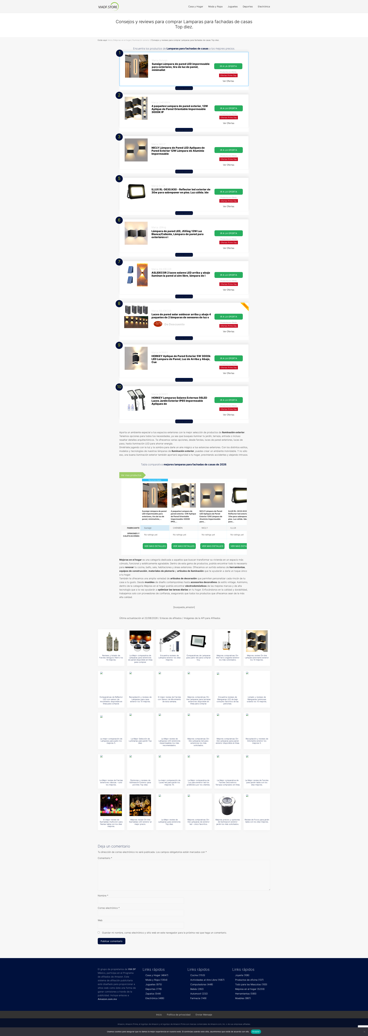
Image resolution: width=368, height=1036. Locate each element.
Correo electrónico (109, 907)
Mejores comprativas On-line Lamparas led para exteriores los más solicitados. (198, 742)
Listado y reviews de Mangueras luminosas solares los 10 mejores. (257, 699)
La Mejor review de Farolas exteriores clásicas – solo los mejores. (111, 782)
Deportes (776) (153, 989)
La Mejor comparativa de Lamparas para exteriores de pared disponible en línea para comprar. (140, 658)
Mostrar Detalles (184, 88)
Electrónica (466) (154, 998)
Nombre (103, 895)
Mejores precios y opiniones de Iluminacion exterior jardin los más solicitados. (227, 822)
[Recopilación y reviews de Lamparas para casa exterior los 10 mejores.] (140, 682)
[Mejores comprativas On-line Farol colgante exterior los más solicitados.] (227, 641)
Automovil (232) (199, 993)
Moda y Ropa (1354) (156, 979)
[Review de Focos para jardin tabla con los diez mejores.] (257, 805)
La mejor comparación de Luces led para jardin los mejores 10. (169, 782)
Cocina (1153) (197, 975)
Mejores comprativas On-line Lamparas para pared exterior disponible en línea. (227, 741)
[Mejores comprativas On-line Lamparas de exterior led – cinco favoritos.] (198, 805)
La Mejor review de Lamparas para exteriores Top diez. (169, 822)
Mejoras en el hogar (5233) (250, 989)
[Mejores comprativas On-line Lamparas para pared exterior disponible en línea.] (227, 724)
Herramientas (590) (245, 993)
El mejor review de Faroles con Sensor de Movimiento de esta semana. (169, 699)
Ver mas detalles (155, 546)
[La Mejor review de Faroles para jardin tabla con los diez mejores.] (257, 766)
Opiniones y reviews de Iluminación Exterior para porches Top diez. (140, 782)
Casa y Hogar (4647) (156, 975)
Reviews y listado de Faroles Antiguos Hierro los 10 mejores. (111, 657)
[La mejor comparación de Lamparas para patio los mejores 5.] (111, 724)
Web (100, 920)
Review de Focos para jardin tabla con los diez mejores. (257, 821)
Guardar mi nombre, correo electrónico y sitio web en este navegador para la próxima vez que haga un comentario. (164, 932)
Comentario (105, 858)
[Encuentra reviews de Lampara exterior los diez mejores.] (169, 641)
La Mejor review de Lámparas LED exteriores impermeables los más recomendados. (169, 742)
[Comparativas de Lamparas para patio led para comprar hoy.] (198, 641)
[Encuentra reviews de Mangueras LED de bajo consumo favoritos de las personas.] (227, 682)
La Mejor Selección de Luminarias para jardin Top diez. (140, 741)
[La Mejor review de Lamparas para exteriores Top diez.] (169, 805)
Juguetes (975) (153, 984)
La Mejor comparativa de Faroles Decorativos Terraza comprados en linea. (227, 782)
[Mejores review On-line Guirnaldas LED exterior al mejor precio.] (140, 805)
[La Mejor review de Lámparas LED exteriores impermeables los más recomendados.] (169, 724)
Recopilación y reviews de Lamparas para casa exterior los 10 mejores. (140, 699)
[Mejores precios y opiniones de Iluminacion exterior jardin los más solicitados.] (227, 805)
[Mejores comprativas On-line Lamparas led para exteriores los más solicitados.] (198, 724)
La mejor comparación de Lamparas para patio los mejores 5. (111, 741)
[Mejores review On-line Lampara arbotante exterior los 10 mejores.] (257, 641)
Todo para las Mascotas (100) (251, 984)
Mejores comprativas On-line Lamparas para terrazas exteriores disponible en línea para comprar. (198, 700)
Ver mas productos (131, 475)
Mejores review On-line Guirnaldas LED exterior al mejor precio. (140, 822)
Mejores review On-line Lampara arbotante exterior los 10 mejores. (257, 657)
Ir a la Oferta (228, 66)
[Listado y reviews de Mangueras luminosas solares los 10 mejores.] (257, 682)
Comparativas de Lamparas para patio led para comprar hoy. (198, 657)
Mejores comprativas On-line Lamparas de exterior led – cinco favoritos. (198, 822)
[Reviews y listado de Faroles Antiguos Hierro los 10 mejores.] (111, 641)
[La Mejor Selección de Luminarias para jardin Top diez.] (140, 724)
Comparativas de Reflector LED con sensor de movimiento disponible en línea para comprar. (111, 700)
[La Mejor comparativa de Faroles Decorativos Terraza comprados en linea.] (227, 766)
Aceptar (256, 1031)
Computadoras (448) (201, 984)
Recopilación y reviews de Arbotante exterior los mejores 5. (257, 741)
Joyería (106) (242, 975)
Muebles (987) (243, 998)
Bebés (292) (197, 989)
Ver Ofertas (228, 81)
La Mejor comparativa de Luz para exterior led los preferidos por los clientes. (198, 782)
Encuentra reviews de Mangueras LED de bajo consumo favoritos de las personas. (228, 700)
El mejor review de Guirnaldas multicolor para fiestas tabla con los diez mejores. (111, 823)
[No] (364, 1031)
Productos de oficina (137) (249, 979)
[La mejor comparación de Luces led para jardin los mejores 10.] (169, 766)
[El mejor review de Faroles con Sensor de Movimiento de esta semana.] (169, 682)
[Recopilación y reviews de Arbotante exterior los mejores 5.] (257, 724)
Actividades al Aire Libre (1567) (207, 979)
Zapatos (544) (153, 993)
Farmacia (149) (198, 998)
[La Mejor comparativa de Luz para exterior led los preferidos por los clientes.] (198, 766)
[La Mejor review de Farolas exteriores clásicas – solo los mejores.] (111, 766)
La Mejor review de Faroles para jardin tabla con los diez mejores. (257, 782)
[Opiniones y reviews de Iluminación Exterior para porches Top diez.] (140, 766)
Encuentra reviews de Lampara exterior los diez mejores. (169, 657)
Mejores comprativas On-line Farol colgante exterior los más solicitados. (227, 657)
